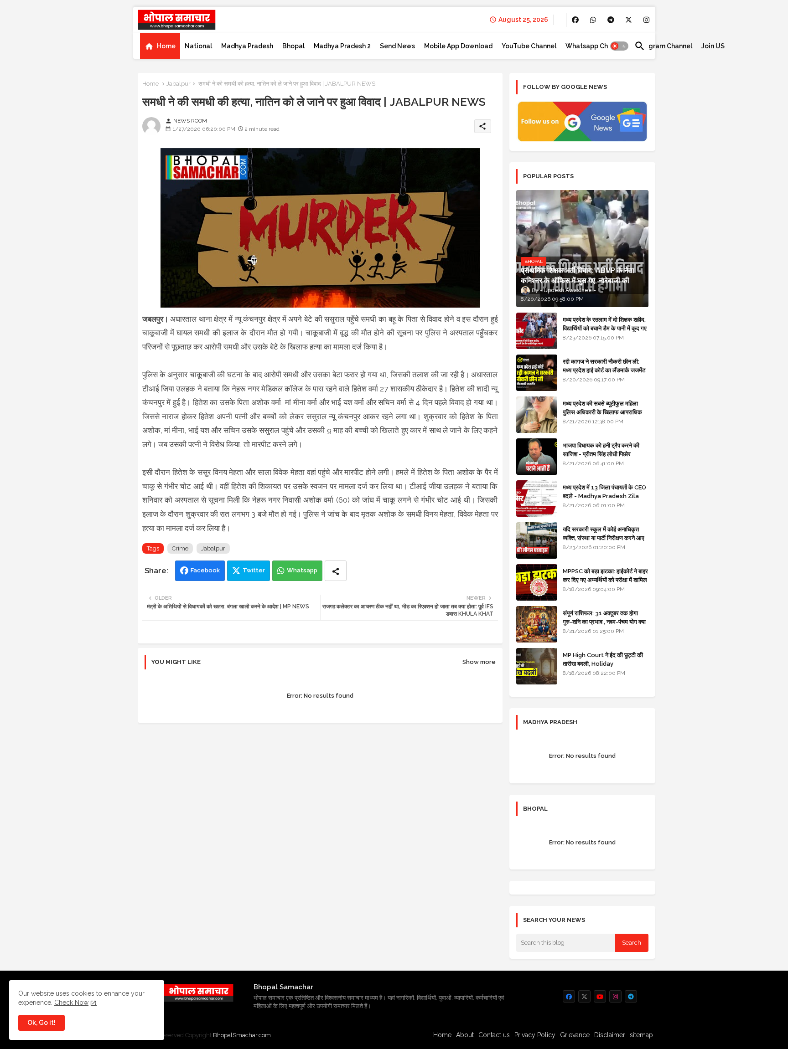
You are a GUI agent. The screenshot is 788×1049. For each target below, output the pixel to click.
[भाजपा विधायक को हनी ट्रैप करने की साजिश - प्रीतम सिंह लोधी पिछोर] (536, 456)
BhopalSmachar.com (242, 1035)
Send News (397, 46)
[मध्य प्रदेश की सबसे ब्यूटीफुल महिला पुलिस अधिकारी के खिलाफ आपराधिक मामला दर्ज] (536, 414)
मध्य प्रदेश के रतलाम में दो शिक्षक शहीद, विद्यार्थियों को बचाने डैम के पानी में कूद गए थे (605, 327)
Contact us (494, 1035)
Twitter (254, 570)
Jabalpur (178, 83)
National (198, 46)
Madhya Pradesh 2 (342, 46)
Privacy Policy (534, 1035)
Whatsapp (302, 570)
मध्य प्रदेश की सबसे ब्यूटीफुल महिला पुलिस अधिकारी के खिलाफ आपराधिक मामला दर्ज (602, 411)
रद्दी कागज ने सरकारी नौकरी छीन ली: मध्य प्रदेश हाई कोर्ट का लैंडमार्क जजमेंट (604, 365)
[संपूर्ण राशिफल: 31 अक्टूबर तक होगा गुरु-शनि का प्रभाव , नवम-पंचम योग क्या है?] (536, 624)
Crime (180, 548)
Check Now (71, 1002)
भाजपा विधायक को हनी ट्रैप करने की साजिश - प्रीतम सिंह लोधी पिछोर (601, 449)
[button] (619, 46)
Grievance (575, 1035)
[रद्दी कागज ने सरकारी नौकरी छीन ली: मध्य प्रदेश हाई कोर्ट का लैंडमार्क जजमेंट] (536, 373)
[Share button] (336, 570)
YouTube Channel (529, 46)
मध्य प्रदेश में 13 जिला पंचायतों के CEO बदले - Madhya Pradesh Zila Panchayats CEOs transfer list (604, 500)
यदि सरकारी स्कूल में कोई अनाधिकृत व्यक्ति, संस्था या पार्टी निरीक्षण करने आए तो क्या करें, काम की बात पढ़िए (603, 537)
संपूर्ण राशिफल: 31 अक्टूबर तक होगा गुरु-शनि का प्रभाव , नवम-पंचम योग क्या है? (604, 621)
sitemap (641, 1035)
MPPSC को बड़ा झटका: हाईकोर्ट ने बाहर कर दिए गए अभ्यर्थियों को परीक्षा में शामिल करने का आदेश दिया (605, 579)
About (465, 1035)
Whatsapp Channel (595, 46)
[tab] (160, 46)
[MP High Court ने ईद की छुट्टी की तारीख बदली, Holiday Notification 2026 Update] (536, 666)
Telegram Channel (663, 46)
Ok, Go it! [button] (41, 1022)
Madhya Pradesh (247, 46)
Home (166, 46)
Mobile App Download (458, 46)
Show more (479, 661)
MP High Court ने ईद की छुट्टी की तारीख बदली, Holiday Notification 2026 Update (603, 663)
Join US (713, 46)
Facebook (205, 570)
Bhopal (293, 46)
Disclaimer (609, 1035)
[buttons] (575, 20)
